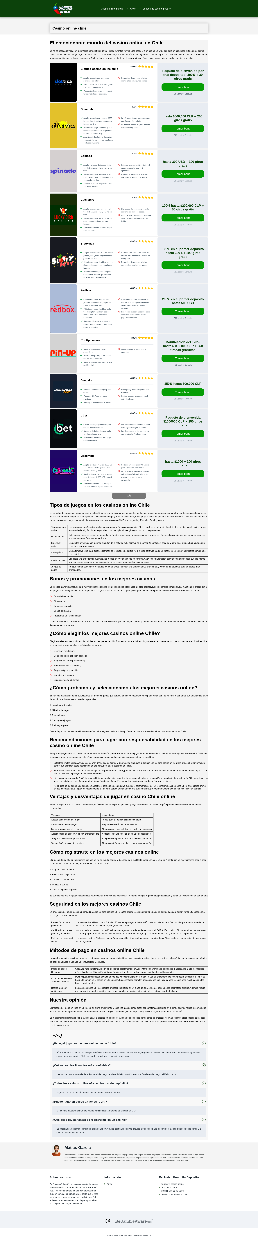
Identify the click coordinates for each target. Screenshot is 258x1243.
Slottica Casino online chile (174, 1194)
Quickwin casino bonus (172, 1184)
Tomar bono (183, 87)
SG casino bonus (169, 1187)
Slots (133, 8)
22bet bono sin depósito (172, 1191)
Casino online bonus (112, 8)
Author (110, 1184)
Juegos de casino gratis (155, 8)
